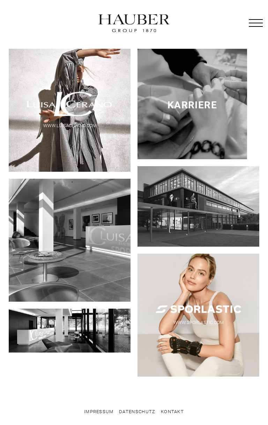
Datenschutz (137, 411)
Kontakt (172, 411)
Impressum (99, 411)
